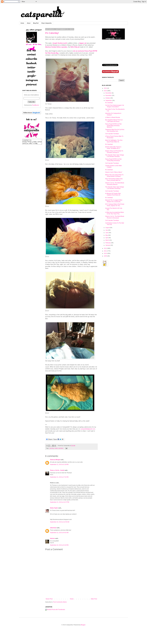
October (107, 98)
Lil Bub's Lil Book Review (112, 117)
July (106, 230)
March (107, 240)
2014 (105, 88)
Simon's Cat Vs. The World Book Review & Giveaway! (114, 217)
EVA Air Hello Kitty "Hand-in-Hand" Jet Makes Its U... (113, 147)
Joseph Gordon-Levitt (59, 43)
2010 (105, 253)
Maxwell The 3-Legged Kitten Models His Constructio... (113, 200)
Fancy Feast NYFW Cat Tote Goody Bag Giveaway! (113, 159)
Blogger (83, 625)
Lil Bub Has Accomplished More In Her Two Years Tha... (114, 213)
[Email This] (47, 446)
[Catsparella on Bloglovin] (31, 114)
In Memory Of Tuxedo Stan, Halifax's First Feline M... (113, 194)
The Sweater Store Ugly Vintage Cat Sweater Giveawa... (114, 155)
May (106, 235)
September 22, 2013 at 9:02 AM (59, 532)
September (108, 100)
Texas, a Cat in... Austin (57, 470)
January (107, 245)
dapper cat (82, 43)
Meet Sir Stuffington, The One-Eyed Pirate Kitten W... (114, 140)
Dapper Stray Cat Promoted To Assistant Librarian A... (114, 151)
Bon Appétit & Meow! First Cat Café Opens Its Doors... (113, 120)
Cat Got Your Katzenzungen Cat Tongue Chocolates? (114, 106)
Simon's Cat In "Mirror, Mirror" (113, 172)
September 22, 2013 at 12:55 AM (59, 522)
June (106, 232)
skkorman (53, 528)
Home (22, 23)
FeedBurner (35, 105)
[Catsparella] (31, 138)
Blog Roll (36, 23)
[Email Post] (66, 448)
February (108, 243)
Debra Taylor (54, 508)
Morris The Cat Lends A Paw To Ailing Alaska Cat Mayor (114, 175)
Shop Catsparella (46, 23)
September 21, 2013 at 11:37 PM (59, 502)
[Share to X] (51, 446)
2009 (105, 256)
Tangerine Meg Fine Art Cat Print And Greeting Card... (114, 130)
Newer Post (49, 599)
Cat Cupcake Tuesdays (112, 133)
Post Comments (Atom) (60, 602)
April (106, 237)
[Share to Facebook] (53, 446)
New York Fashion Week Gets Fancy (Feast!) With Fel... (114, 179)
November (108, 95)
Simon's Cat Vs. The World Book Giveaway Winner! (114, 183)
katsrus (52, 538)
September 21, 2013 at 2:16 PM (59, 464)
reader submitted (58, 448)
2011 (105, 251)
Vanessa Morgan (55, 459)
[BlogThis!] (49, 446)
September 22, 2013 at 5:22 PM (59, 545)
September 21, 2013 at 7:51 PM (59, 477)
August (107, 227)
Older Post (94, 599)
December (108, 93)
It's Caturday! (52, 33)
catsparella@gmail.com (87, 429)
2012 (105, 248)
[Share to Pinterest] (55, 446)
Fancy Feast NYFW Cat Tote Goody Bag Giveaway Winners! (113, 125)
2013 (105, 90)
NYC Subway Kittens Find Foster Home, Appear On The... (114, 204)
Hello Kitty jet (74, 47)
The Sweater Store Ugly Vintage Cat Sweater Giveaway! (114, 187)
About (28, 23)
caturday (51, 448)
